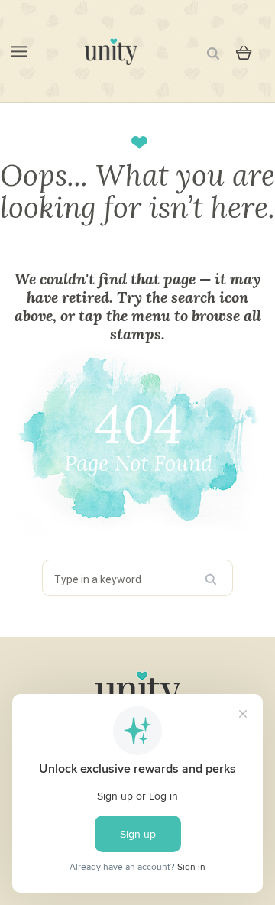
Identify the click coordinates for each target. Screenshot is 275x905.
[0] (244, 51)
